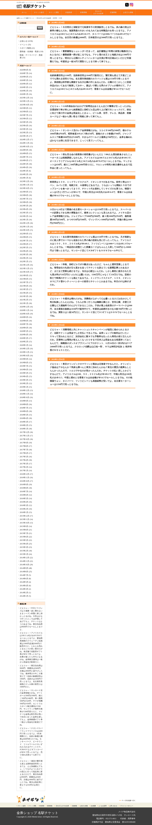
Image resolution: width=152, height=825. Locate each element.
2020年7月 (24, 324)
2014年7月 (24, 575)
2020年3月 (24, 338)
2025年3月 (24, 129)
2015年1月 (24, 554)
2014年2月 (24, 593)
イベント (23, 45)
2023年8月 (24, 195)
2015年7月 (24, 533)
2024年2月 (24, 174)
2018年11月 (24, 394)
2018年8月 (24, 404)
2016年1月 (24, 512)
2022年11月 (24, 227)
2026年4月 (24, 84)
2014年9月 (24, 568)
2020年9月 (24, 317)
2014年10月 (24, 565)
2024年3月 (24, 171)
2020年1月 (24, 345)
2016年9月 (24, 484)
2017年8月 (24, 446)
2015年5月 (24, 540)
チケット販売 (39, 12)
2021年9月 (24, 275)
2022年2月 (24, 258)
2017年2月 (24, 467)
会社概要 (93, 806)
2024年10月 (24, 147)
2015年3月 (24, 547)
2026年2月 (24, 91)
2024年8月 (24, 153)
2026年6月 (24, 77)
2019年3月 (24, 380)
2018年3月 (24, 422)
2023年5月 (24, 206)
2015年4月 (24, 544)
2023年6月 (24, 202)
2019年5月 (24, 373)
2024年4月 (24, 167)
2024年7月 (24, 157)
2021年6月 (24, 286)
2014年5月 (24, 582)
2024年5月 (24, 164)
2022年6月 (24, 244)
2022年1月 (24, 261)
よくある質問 (103, 806)
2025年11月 (24, 101)
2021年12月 (24, 265)
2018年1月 (24, 429)
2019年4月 (24, 376)
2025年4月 (24, 126)
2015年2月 (24, 551)
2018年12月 (24, 390)
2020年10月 (24, 314)
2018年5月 (24, 415)
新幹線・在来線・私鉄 (29, 51)
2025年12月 (24, 98)
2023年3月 (24, 213)
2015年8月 (24, 530)
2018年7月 (24, 408)
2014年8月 (24, 572)
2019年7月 (24, 366)
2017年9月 (24, 443)
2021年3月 (24, 296)
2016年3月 (24, 505)
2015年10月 (24, 523)
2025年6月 (24, 119)
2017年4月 (24, 460)
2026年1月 (24, 94)
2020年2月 (24, 342)
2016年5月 (24, 498)
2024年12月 (24, 140)
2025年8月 (24, 112)
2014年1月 (24, 596)
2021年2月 (24, 300)
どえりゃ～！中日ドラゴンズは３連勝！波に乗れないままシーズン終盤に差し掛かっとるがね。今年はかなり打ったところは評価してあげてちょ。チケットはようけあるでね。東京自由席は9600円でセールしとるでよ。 (31, 618)
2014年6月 (24, 579)
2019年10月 (24, 356)
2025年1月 (24, 136)
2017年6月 (24, 453)
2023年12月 (24, 181)
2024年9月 (24, 150)
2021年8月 (24, 279)
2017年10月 (24, 439)
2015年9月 (24, 526)
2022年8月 (24, 237)
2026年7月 (24, 73)
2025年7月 (24, 115)
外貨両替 (68, 12)
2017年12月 (24, 432)
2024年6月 (24, 160)
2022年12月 (24, 223)
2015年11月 (24, 519)
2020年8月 (24, 321)
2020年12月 (24, 307)
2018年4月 (24, 418)
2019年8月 (24, 363)
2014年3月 (24, 589)
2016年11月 (24, 477)
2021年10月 (24, 272)
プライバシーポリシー (126, 806)
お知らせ (23, 41)
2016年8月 (24, 488)
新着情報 (83, 12)
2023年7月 (24, 199)
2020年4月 (24, 335)
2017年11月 (24, 436)
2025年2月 (24, 133)
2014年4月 (24, 586)
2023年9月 (24, 192)
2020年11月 (24, 310)
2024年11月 (24, 143)
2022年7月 (24, 241)
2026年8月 (24, 70)
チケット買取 (54, 12)
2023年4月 (24, 209)
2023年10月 (24, 188)
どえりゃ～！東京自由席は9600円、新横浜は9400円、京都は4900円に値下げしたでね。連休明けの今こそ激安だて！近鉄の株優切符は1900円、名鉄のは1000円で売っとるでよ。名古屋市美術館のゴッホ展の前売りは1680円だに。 (31, 676)
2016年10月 (24, 481)
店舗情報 (113, 12)
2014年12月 (24, 558)
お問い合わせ (113, 806)
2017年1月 (24, 470)
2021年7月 (24, 282)
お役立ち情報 (128, 12)
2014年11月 (24, 561)
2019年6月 (24, 370)
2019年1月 (24, 387)
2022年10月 (24, 230)
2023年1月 (24, 220)
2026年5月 (24, 80)
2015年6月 (24, 537)
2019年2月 (24, 383)
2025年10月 (24, 105)
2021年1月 (24, 303)
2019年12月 (24, 349)
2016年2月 (24, 509)
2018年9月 (24, 401)
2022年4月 (24, 251)
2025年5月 (24, 122)
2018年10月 (24, 397)
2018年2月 (24, 425)
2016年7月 (24, 491)
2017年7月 (24, 450)
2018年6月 (24, 411)
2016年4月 (24, 502)
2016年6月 (24, 495)
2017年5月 (24, 457)
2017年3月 (24, 464)
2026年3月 (24, 87)
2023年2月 (24, 216)
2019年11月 (24, 352)
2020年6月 (24, 328)
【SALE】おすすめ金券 (98, 12)
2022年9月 (24, 234)
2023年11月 (24, 185)
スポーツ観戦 (25, 48)
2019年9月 (24, 359)
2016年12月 (24, 474)
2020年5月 (24, 331)
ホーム (24, 12)
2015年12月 (24, 516)
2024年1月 (24, 178)
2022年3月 (24, 254)
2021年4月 (24, 293)
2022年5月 (24, 247)
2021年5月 (24, 289)
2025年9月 (24, 108)
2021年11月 (24, 268)
